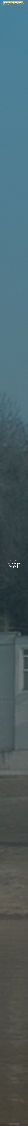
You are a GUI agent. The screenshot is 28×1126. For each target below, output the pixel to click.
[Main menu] (25, 8)
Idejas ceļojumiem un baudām (12, 2)
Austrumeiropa (13, 560)
